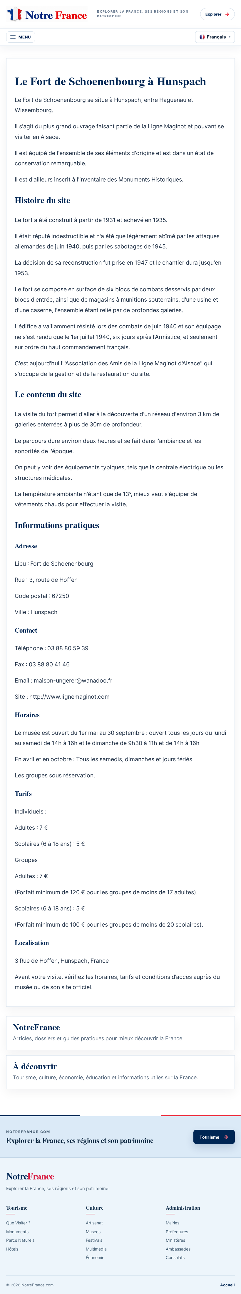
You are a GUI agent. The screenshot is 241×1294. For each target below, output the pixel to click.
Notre (30, 1176)
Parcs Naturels (20, 1240)
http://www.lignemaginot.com (69, 696)
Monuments (17, 1231)
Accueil (227, 1285)
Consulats (175, 1257)
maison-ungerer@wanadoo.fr (73, 680)
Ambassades (178, 1248)
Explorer (217, 14)
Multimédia (96, 1248)
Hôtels (12, 1248)
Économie (95, 1257)
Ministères (175, 1240)
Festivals (94, 1240)
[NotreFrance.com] (47, 14)
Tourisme (214, 1136)
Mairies (172, 1222)
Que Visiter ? (18, 1222)
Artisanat (94, 1222)
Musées (93, 1231)
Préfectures (177, 1231)
